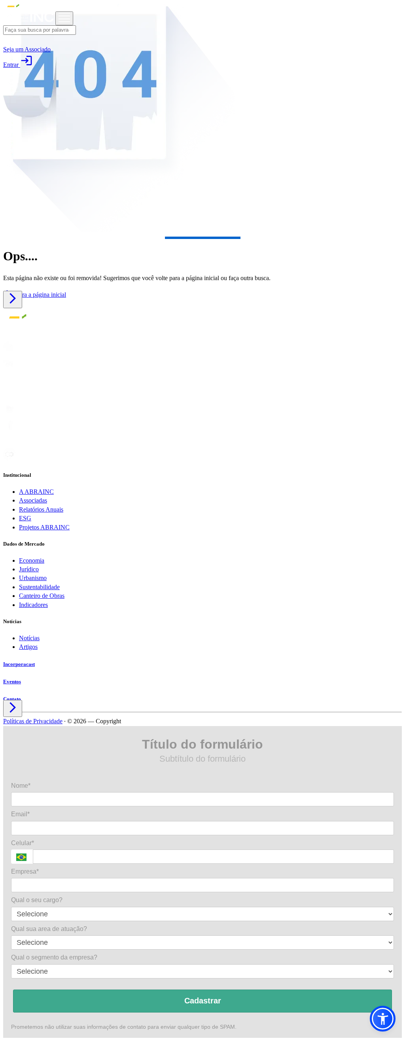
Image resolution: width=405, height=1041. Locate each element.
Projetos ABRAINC (44, 527)
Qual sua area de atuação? (49, 928)
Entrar (18, 64)
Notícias (29, 638)
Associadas (33, 500)
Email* (20, 814)
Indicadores (33, 604)
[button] (383, 1019)
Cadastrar (202, 1000)
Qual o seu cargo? (36, 900)
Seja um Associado (27, 49)
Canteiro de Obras (41, 595)
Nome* (20, 785)
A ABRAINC (36, 491)
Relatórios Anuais (41, 509)
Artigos (28, 646)
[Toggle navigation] (64, 18)
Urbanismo (33, 578)
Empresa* (25, 871)
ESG (25, 518)
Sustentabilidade (39, 587)
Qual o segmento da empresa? (54, 957)
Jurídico (29, 569)
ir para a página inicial (34, 294)
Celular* (22, 843)
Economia (31, 560)
